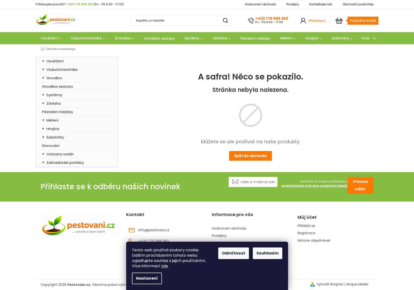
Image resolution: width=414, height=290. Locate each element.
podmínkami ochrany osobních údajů (314, 185)
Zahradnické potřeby (65, 162)
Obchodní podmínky (358, 4)
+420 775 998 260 (271, 18)
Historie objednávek (314, 240)
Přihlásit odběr (360, 185)
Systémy (54, 94)
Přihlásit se (306, 226)
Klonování (50, 145)
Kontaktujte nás (320, 4)
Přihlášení (317, 20)
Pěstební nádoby (57, 111)
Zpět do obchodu (250, 155)
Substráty (55, 137)
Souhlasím (267, 253)
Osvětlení (55, 61)
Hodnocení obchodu (260, 4)
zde (164, 266)
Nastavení (147, 278)
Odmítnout (233, 253)
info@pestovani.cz (153, 230)
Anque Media (357, 284)
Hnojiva (52, 128)
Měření (52, 120)
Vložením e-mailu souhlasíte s (314, 183)
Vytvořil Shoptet (330, 284)
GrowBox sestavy (57, 86)
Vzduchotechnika (62, 69)
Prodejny (292, 4)
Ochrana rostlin (60, 154)
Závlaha (53, 103)
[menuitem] (51, 38)
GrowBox (54, 77)
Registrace (306, 233)
